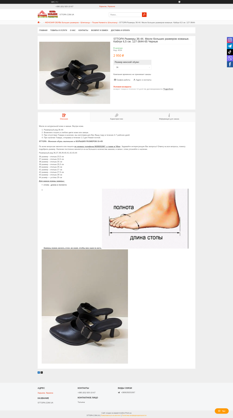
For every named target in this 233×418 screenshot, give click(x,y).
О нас (73, 30)
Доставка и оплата (120, 30)
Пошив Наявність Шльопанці (104, 22)
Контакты (83, 30)
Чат (223, 411)
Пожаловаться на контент (111, 415)
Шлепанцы (85, 22)
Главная (43, 30)
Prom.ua (128, 413)
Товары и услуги (58, 30)
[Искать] (144, 14)
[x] (42, 373)
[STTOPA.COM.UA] (48, 14)
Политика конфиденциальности (134, 415)
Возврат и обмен (99, 30)
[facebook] (39, 373)
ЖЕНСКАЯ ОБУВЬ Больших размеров (62, 22)
